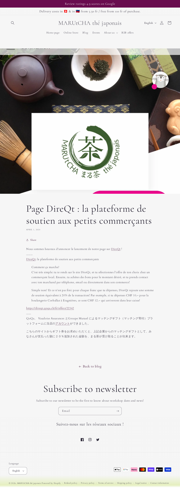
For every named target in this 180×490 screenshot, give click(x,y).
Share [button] (33, 240)
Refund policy (70, 483)
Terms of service (106, 483)
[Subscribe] (117, 411)
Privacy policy (88, 483)
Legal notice (141, 483)
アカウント (62, 323)
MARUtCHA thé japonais (29, 483)
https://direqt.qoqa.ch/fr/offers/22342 (50, 308)
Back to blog (92, 366)
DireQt (116, 249)
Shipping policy (124, 483)
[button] (13, 23)
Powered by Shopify (51, 483)
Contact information (159, 483)
